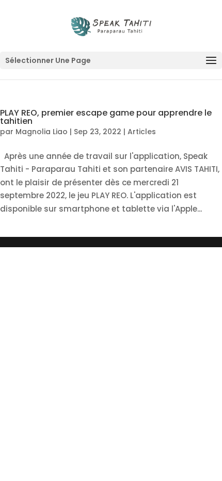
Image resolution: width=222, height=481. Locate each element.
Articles (142, 131)
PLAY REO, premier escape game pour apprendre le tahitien (106, 117)
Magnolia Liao (41, 131)
